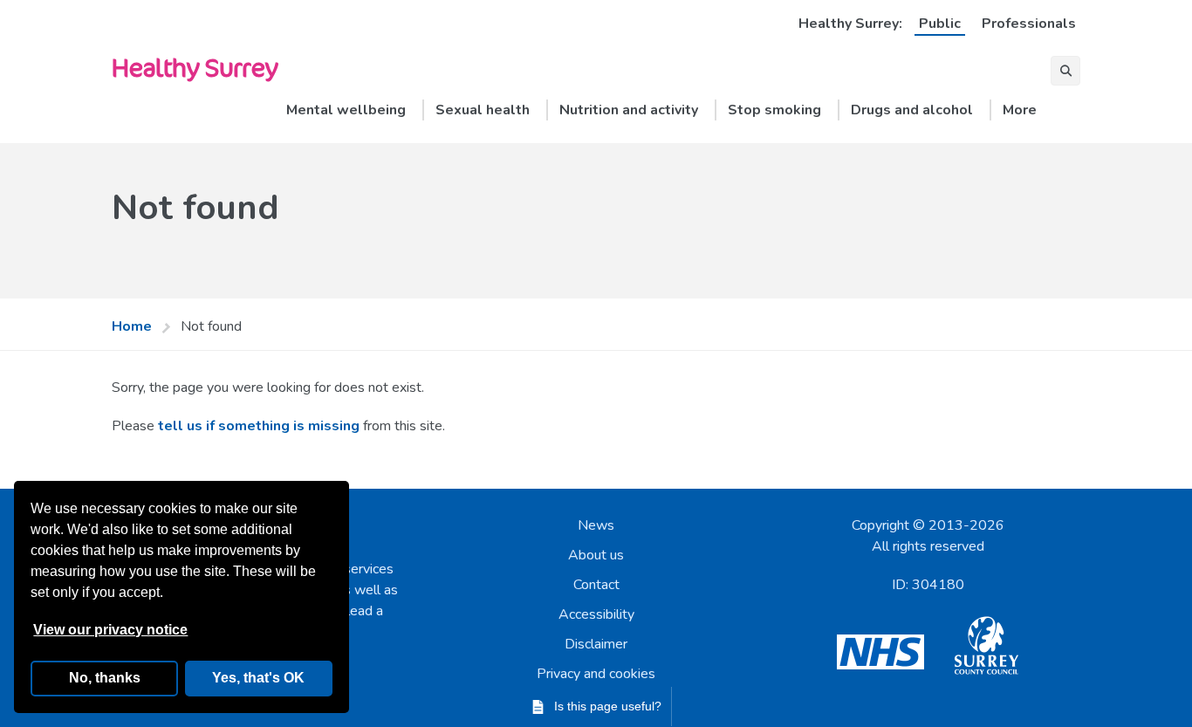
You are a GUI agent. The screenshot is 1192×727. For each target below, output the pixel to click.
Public (940, 23)
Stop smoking (774, 110)
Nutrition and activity (628, 110)
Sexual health (482, 110)
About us (596, 555)
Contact (596, 584)
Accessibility (596, 614)
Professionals (1029, 23)
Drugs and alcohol (912, 110)
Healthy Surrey (194, 67)
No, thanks (104, 677)
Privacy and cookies (596, 673)
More (1020, 110)
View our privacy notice (110, 629)
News (596, 525)
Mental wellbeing (346, 110)
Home (132, 326)
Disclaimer (596, 644)
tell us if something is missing (259, 426)
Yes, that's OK (258, 677)
